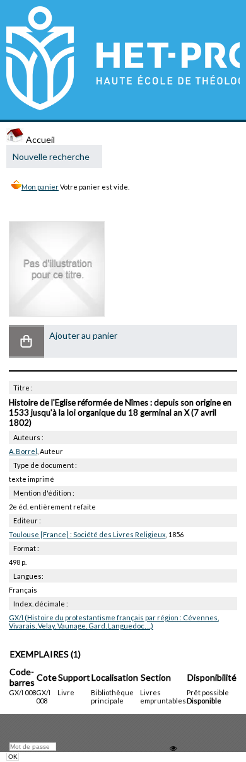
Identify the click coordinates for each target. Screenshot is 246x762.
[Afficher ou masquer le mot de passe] (173, 748)
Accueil (39, 139)
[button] (26, 341)
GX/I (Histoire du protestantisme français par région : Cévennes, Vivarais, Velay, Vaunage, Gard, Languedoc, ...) (114, 621)
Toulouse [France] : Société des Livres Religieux (87, 534)
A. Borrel (23, 451)
